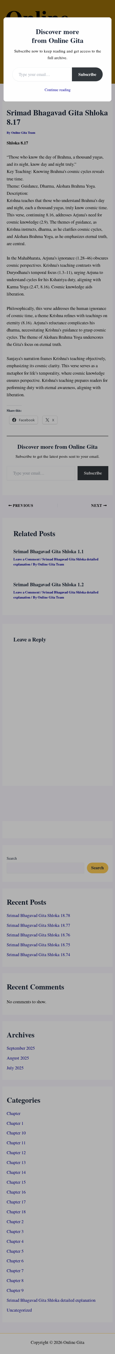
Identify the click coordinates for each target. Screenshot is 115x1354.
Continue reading (58, 89)
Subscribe (87, 74)
